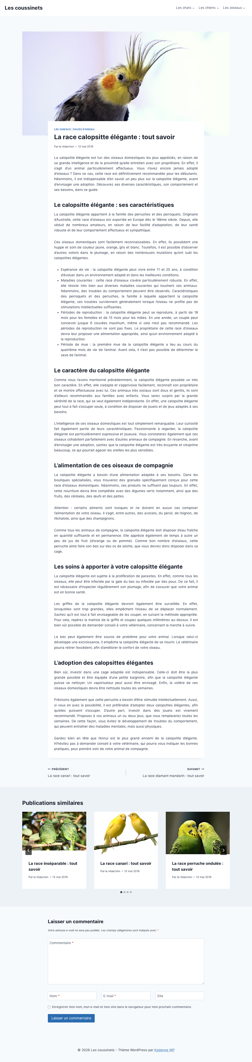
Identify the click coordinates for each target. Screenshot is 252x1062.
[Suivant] (223, 850)
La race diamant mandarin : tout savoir (173, 773)
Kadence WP (164, 1050)
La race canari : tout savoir (69, 773)
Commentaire (62, 943)
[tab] (121, 892)
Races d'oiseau (83, 129)
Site (160, 996)
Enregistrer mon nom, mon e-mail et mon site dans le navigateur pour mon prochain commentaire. (122, 1007)
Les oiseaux (62, 129)
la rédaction (66, 146)
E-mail (109, 996)
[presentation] (54, 833)
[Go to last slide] (28, 850)
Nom (55, 996)
